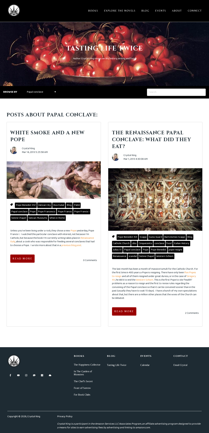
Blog (145, 10)
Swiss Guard (155, 237)
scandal (133, 256)
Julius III (117, 250)
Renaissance (119, 256)
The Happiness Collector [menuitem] (87, 364)
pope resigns (175, 250)
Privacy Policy (64, 416)
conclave (159, 243)
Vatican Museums (37, 218)
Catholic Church (121, 243)
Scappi (143, 237)
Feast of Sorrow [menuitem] (82, 388)
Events (160, 10)
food (169, 243)
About (177, 10)
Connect (195, 10)
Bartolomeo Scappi (174, 237)
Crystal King (28, 148)
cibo (134, 243)
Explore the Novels (120, 10)
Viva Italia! (58, 205)
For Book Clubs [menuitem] (82, 394)
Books (93, 10)
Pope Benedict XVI (26, 205)
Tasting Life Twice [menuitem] (116, 365)
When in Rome (57, 218)
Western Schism (164, 256)
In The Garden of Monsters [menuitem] (83, 373)
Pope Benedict (158, 250)
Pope (33, 212)
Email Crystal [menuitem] (180, 365)
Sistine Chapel (18, 218)
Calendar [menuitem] (145, 365)
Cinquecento (145, 243)
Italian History (181, 243)
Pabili (77, 205)
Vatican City (44, 205)
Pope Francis (65, 212)
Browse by (10, 92)
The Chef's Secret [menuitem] (83, 381)
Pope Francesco (46, 212)
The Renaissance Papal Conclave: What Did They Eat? (151, 140)
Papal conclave (19, 212)
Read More (22, 258)
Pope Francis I (81, 212)
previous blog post (71, 245)
